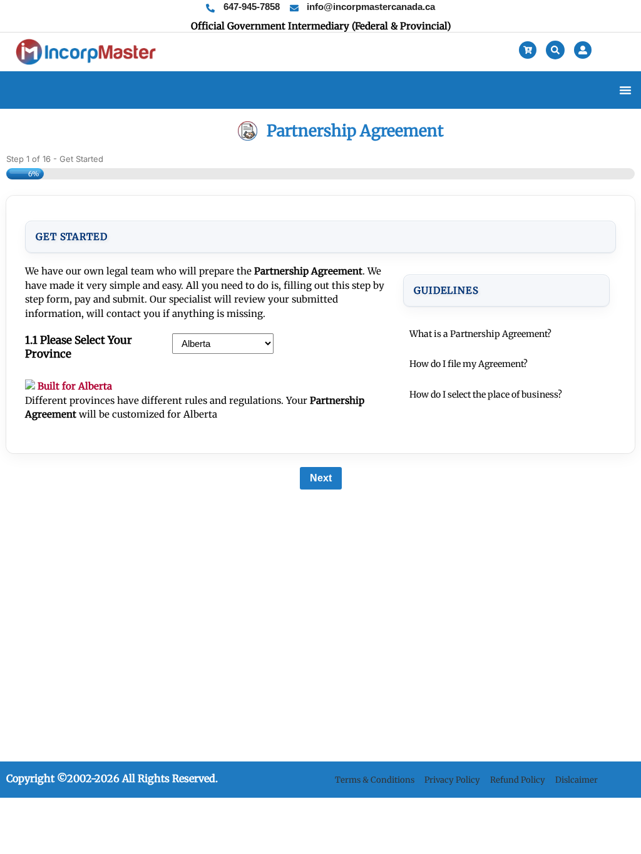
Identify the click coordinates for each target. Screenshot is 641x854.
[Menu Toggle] (625, 90)
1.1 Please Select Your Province (78, 347)
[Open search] (555, 50)
